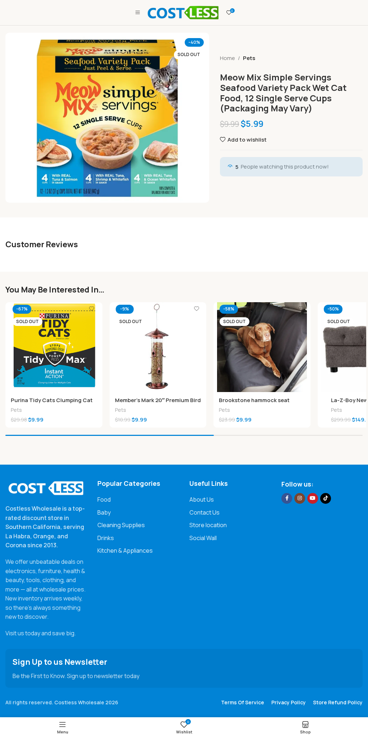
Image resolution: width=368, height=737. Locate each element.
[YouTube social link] (312, 498)
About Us (201, 499)
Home (227, 58)
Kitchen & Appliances (125, 550)
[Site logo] (183, 12)
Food (104, 499)
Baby (104, 512)
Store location (208, 525)
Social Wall (203, 538)
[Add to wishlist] (91, 308)
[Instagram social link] (299, 498)
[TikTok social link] (325, 498)
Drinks (105, 538)
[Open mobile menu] (138, 12)
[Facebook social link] (286, 498)
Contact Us (204, 512)
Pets (249, 58)
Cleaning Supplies (121, 525)
